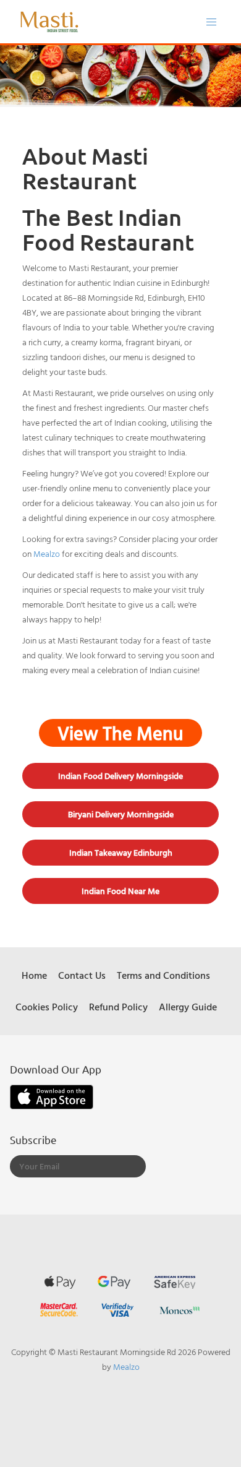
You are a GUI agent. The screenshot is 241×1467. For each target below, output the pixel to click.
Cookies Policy (46, 1006)
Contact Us (82, 975)
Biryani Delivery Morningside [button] (121, 814)
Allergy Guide (188, 1006)
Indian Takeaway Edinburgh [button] (120, 852)
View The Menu (120, 733)
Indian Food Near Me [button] (120, 891)
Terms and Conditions (163, 975)
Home (34, 975)
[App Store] (51, 1096)
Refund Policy (118, 1006)
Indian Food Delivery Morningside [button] (120, 776)
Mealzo (46, 553)
